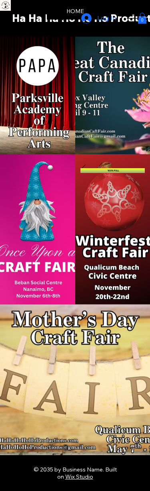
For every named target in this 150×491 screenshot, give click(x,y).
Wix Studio (79, 476)
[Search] (61, 18)
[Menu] (132, 18)
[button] (142, 18)
